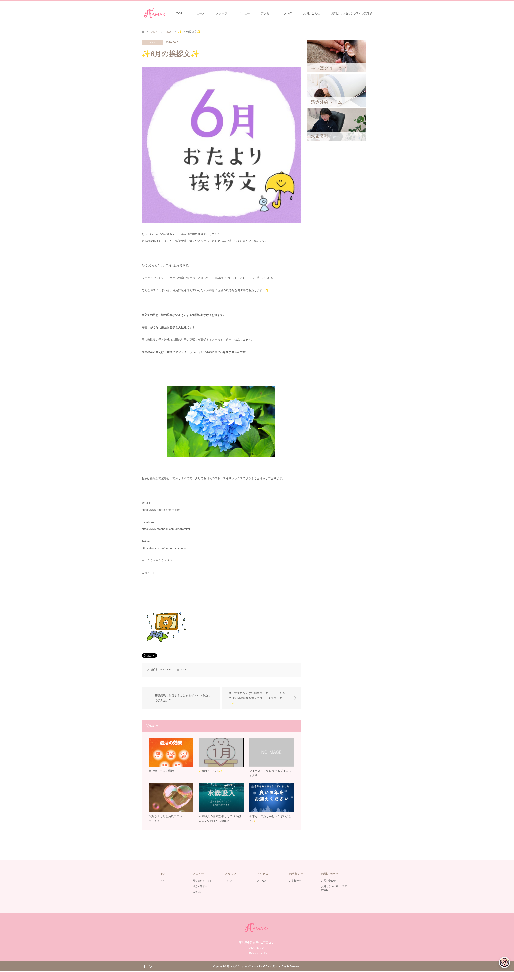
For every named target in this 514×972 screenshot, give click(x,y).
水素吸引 (197, 892)
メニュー (244, 13)
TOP (179, 13)
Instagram (150, 966)
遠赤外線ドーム (201, 886)
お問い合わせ (311, 13)
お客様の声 (295, 880)
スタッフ (221, 13)
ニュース (199, 13)
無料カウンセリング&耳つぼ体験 (351, 13)
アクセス (266, 13)
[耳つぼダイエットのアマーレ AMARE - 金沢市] (156, 13)
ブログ (288, 13)
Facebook (144, 966)
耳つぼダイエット (202, 880)
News (152, 42)
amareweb (165, 669)
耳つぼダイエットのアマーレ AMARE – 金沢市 (252, 966)
